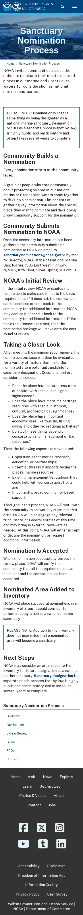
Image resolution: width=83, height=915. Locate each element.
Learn (27, 786)
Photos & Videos (32, 796)
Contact (13, 759)
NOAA (18, 909)
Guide (11, 742)
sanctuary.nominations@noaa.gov (32, 255)
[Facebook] (23, 831)
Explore (66, 777)
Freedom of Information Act (41, 875)
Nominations (16, 725)
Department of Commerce (48, 909)
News (47, 777)
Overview (13, 716)
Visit (31, 777)
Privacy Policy (28, 894)
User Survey (57, 894)
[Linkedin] (61, 847)
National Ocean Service (53, 904)
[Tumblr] (43, 847)
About (59, 796)
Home (11, 63)
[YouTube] (23, 847)
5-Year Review (17, 733)
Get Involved (50, 786)
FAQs (10, 750)
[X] (41, 831)
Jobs (52, 805)
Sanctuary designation (53, 676)
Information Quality (41, 885)
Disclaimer (56, 866)
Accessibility (29, 866)
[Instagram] (60, 831)
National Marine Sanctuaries (38, 6)
